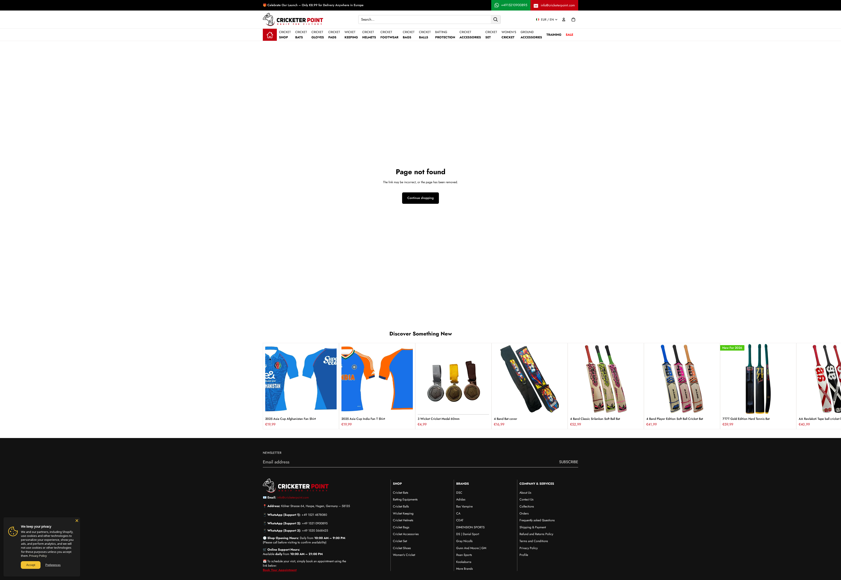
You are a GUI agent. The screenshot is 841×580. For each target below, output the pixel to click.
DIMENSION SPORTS (470, 527)
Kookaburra (463, 562)
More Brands (464, 568)
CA (458, 513)
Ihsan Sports (464, 555)
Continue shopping (420, 198)
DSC (459, 492)
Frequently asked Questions (537, 520)
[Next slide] (573, 386)
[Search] (495, 19)
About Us (525, 492)
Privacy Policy (528, 548)
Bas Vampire (464, 506)
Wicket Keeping (403, 513)
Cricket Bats (400, 492)
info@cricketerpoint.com (558, 5)
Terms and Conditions (533, 541)
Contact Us (526, 499)
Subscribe (568, 462)
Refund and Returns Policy (536, 534)
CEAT (459, 520)
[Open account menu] (564, 19)
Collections (526, 506)
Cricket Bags (401, 527)
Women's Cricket (404, 555)
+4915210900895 (514, 5)
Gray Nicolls (464, 541)
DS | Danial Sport (467, 534)
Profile (523, 555)
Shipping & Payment (532, 527)
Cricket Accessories (406, 534)
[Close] (77, 520)
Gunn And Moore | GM (471, 548)
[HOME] (270, 35)
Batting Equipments (405, 499)
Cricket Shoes (402, 548)
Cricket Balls (401, 506)
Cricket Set (400, 541)
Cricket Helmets (403, 520)
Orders (524, 513)
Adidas (460, 499)
